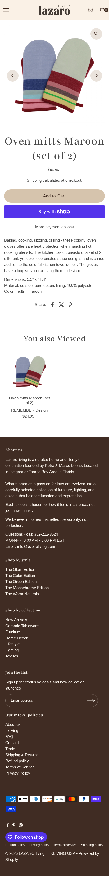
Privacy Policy (17, 773)
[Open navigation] (6, 10)
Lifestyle (12, 644)
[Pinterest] (13, 826)
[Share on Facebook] (52, 304)
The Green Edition (21, 581)
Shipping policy (92, 845)
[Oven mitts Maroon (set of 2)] (29, 372)
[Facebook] (8, 826)
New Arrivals (16, 619)
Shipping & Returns (22, 755)
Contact (12, 742)
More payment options (54, 227)
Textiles (11, 656)
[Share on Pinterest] (70, 304)
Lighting (12, 650)
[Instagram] (21, 826)
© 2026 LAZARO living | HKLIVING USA (40, 853)
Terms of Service (20, 767)
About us (13, 724)
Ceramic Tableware (22, 626)
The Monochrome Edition (27, 587)
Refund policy (17, 761)
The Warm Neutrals (22, 594)
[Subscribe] (91, 700)
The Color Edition (20, 575)
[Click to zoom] (96, 34)
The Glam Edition (20, 569)
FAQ (9, 736)
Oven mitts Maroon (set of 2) (29, 400)
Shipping (34, 180)
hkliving (11, 730)
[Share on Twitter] (61, 304)
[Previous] (13, 76)
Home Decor (16, 638)
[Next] (96, 76)
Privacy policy (39, 845)
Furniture (13, 632)
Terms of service (65, 845)
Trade (10, 748)
